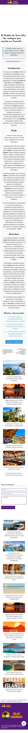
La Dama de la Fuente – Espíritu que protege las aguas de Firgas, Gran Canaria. (15, 334)
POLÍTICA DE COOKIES (10, 726)
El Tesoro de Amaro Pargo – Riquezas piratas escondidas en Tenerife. (15, 326)
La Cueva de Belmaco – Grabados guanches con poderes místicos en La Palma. (15, 319)
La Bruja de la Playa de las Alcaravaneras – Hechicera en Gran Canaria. (7, 351)
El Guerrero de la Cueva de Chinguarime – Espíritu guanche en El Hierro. (21, 351)
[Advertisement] (14, 19)
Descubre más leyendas (14, 342)
